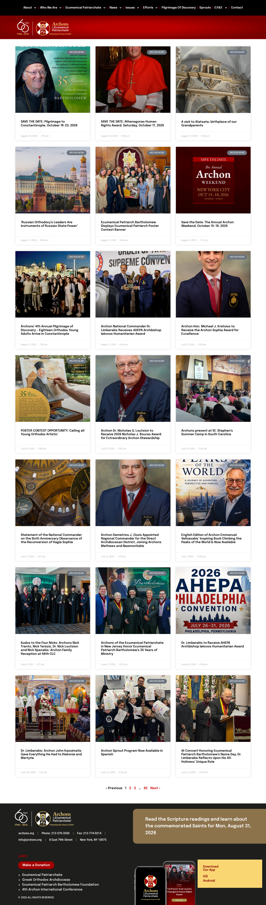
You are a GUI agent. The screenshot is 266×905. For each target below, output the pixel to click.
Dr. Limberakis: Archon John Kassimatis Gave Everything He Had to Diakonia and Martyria (51, 754)
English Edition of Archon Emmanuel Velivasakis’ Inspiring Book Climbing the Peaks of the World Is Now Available (211, 539)
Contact (237, 7)
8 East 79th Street (60, 839)
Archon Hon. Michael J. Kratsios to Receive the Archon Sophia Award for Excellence (210, 330)
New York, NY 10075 (93, 839)
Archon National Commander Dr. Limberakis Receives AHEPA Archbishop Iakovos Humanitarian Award (131, 330)
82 (146, 788)
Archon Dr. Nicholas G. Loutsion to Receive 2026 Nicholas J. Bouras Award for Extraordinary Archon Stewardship (131, 434)
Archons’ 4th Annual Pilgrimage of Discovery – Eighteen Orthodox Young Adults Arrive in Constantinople (49, 330)
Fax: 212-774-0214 (89, 833)
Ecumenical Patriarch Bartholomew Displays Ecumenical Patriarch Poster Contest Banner (130, 226)
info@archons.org (30, 839)
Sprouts (205, 7)
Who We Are (48, 7)
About (27, 7)
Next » (155, 788)
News (113, 7)
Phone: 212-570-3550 (55, 833)
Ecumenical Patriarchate (83, 7)
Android (209, 880)
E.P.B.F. (218, 7)
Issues (130, 7)
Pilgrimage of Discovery (179, 7)
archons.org (26, 833)
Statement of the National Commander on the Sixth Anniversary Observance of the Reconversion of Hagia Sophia (51, 539)
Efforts (148, 7)
